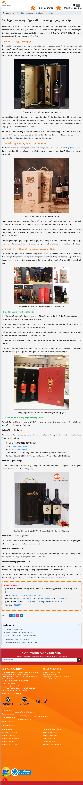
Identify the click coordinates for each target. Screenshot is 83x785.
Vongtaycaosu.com (8, 714)
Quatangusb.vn (8, 706)
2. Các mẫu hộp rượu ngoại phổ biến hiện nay (18, 632)
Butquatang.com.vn (8, 717)
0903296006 (38, 595)
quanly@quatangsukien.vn (19, 446)
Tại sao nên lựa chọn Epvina (52, 744)
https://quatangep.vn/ (19, 449)
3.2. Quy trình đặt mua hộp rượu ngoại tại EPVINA (21, 642)
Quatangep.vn (24, 716)
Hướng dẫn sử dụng (49, 738)
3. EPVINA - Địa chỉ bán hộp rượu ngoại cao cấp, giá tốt (21, 635)
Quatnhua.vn (8, 710)
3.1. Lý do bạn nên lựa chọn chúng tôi (17, 639)
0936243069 (46, 598)
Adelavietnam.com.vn (41, 716)
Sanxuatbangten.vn (8, 725)
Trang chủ (6, 13)
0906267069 (27, 598)
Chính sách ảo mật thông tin (10, 744)
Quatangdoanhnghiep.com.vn (24, 712)
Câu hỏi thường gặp (49, 741)
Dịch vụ (14, 13)
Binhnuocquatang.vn (8, 721)
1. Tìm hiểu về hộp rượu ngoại (13, 629)
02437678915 (16, 595)
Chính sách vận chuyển (9, 735)
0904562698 (62, 598)
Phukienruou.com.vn (24, 719)
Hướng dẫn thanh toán (50, 735)
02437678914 (27, 595)
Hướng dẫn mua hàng (50, 732)
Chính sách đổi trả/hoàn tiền (10, 738)
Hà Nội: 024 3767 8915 (46, 8)
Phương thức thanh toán (9, 732)
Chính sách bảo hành (8, 741)
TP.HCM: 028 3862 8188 (72, 8)
